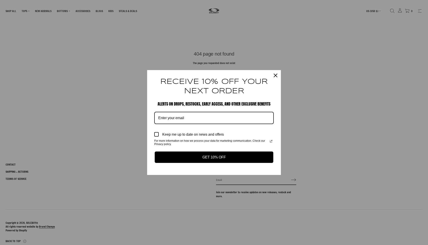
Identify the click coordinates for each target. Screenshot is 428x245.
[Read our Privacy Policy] (271, 141)
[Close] (275, 75)
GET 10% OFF (214, 157)
